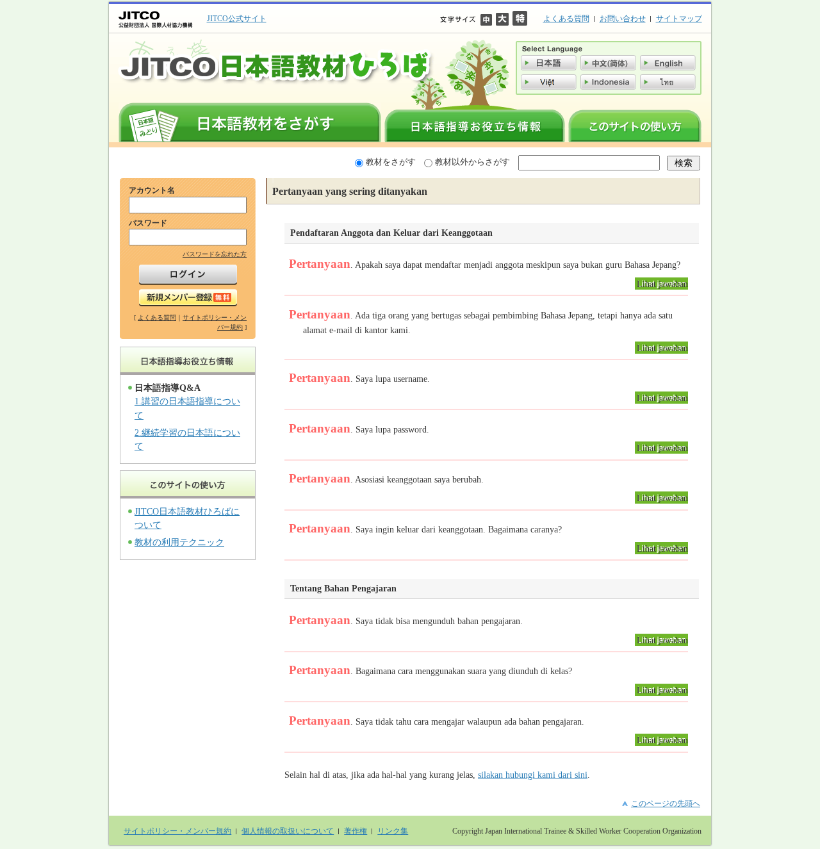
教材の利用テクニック (179, 542)
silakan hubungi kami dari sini (532, 775)
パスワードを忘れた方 (215, 254)
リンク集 (392, 831)
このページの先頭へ (665, 803)
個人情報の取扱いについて (288, 831)
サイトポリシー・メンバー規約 (177, 831)
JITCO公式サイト (236, 18)
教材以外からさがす (472, 162)
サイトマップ (679, 18)
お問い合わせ (623, 18)
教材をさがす (391, 162)
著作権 (355, 831)
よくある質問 (566, 18)
